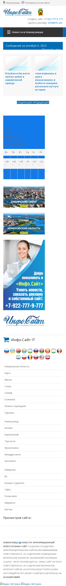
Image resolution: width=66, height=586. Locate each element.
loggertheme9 (11, 577)
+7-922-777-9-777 (53, 19)
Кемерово (10, 469)
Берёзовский (11, 434)
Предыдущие (41, 102)
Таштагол (9, 441)
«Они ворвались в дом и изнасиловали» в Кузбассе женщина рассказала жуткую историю (46, 81)
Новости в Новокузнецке (27, 32)
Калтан (8, 509)
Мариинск (9, 502)
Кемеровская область (16, 366)
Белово (8, 427)
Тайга (7, 489)
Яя (5, 476)
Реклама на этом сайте (37, 2)
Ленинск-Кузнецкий (15, 406)
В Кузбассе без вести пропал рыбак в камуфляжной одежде (17, 78)
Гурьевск (9, 412)
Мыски (8, 379)
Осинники (9, 399)
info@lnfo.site (54, 22)
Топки (7, 386)
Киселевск (10, 460)
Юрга (7, 373)
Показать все (51, 49)
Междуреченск (12, 454)
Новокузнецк (12, 2)
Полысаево (10, 496)
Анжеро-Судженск (14, 483)
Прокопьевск (11, 447)
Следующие (25, 102)
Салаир (8, 392)
